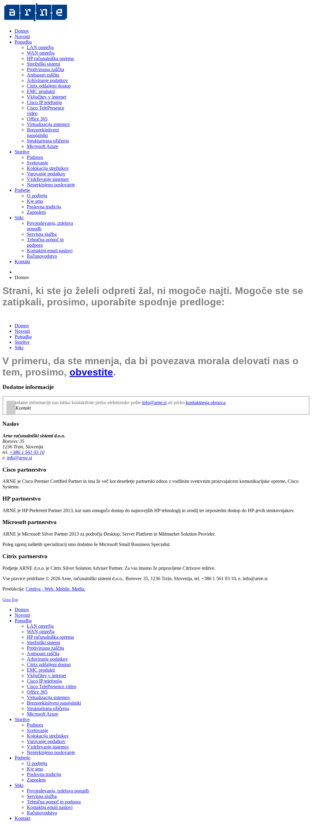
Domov (22, 325)
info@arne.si (154, 402)
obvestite (91, 372)
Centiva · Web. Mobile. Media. (55, 588)
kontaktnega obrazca (205, 402)
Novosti (22, 331)
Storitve (22, 342)
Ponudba (23, 336)
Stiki (19, 347)
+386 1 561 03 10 (26, 452)
